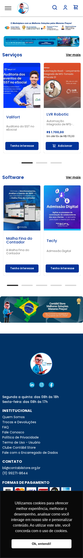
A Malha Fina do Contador (17, 251)
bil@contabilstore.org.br (21, 468)
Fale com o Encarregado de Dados (30, 452)
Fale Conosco (13, 432)
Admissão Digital (59, 251)
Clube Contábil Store (19, 447)
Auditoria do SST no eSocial (20, 128)
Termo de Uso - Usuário (21, 442)
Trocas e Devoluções (19, 422)
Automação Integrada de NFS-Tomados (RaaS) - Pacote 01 (60, 123)
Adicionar (65, 146)
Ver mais (73, 54)
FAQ (5, 427)
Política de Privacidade (20, 437)
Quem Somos (13, 417)
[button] (55, 7)
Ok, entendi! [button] (41, 544)
